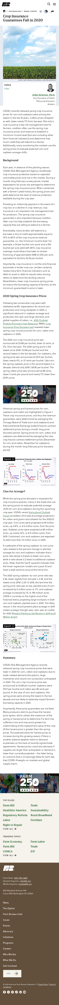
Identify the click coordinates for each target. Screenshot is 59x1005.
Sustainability (40, 810)
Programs (8, 942)
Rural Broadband (41, 815)
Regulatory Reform (15, 815)
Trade (6, 89)
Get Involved (10, 965)
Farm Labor (38, 841)
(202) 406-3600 (20, 878)
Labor (6, 820)
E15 (33, 851)
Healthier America (14, 810)
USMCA (7, 851)
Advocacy (8, 931)
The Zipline (9, 908)
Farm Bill (8, 805)
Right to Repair (12, 825)
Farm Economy (12, 841)
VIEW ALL (8, 828)
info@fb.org (25, 881)
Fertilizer (36, 820)
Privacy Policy (43, 984)
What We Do (9, 960)
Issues (6, 919)
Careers (7, 948)
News (6, 902)
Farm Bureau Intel (15, 11)
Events (6, 925)
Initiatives (8, 937)
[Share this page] (53, 11)
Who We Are (9, 954)
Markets (27, 11)
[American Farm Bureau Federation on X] (8, 992)
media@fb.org (25, 884)
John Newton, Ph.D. (43, 95)
